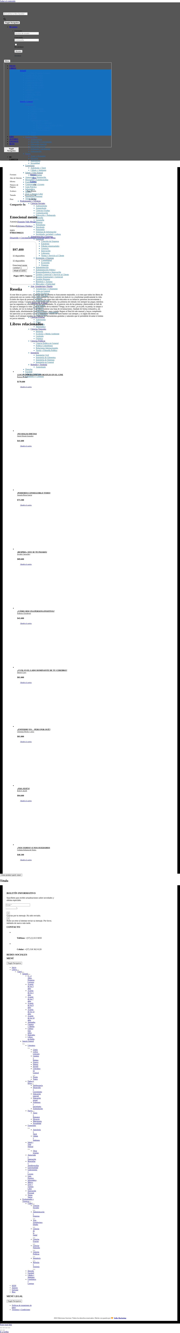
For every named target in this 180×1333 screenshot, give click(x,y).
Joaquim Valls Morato (27, 222)
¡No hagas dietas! (27, 434)
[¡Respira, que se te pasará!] (59, 530)
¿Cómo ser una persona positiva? (36, 611)
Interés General (37, 238)
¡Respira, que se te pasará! (32, 552)
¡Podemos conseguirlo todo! (33, 493)
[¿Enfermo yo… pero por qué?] (59, 707)
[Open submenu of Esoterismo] (29, 1128)
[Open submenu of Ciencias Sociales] (34, 1210)
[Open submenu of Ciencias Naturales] (34, 1250)
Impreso (33, 175)
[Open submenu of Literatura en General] (34, 1075)
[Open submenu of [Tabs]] (23, 972)
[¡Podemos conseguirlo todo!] (59, 471)
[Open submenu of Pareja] (33, 1111)
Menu (7, 61)
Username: (18, 31)
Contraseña (18, 38)
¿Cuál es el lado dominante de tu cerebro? (42, 670)
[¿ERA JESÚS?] (59, 766)
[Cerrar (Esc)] (9, 1327)
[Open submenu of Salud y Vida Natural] (29, 1149)
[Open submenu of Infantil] (29, 974)
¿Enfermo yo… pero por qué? (33, 729)
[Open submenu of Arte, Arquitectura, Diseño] (34, 1227)
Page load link (6, 1325)
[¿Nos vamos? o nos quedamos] (59, 825)
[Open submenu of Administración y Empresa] (34, 1218)
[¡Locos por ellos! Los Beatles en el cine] (59, 352)
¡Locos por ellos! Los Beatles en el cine (40, 375)
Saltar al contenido (7, 1)
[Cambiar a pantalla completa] (4, 1327)
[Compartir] (6, 1327)
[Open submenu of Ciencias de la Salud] (34, 1237)
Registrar (17, 55)
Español (33, 182)
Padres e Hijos (49, 238)
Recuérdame (19, 47)
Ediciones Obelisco (24, 226)
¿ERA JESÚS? (23, 789)
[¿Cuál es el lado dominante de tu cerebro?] (59, 648)
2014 (34, 178)
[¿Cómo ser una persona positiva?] (59, 589)
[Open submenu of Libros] (18, 970)
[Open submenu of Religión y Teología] (34, 1269)
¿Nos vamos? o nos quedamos (33, 848)
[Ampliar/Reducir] (1, 1327)
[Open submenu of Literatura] (29, 1048)
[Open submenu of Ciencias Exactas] (34, 1244)
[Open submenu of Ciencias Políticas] (34, 1256)
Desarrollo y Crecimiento (20, 238)
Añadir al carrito (20, 271)
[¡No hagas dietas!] (59, 411)
